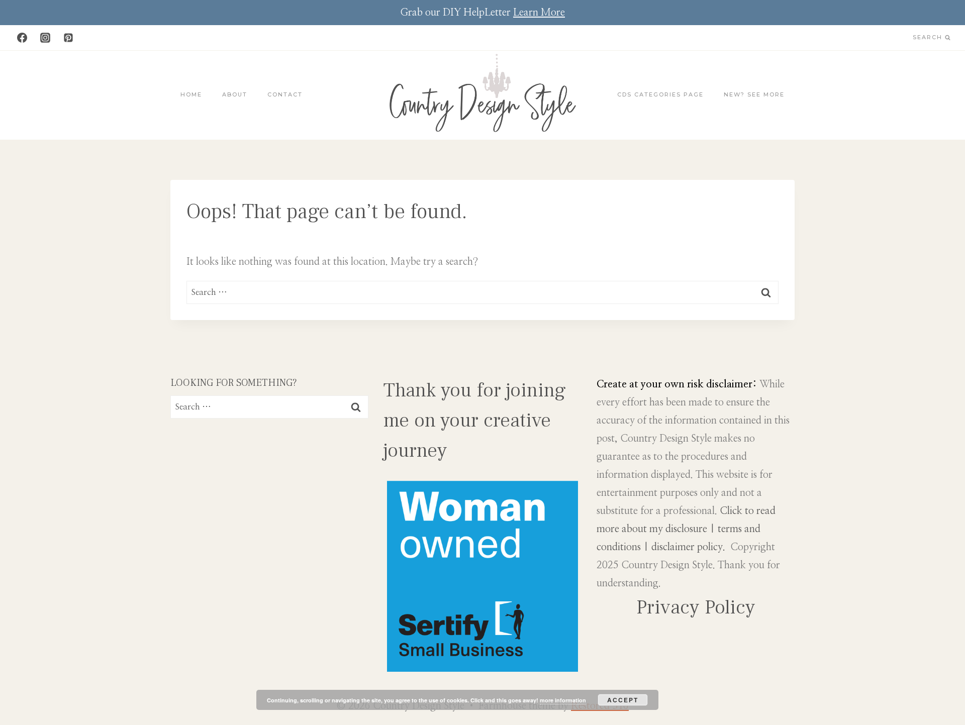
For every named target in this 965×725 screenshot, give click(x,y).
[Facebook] (22, 38)
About (234, 94)
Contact (285, 94)
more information (563, 700)
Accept (622, 699)
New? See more (754, 94)
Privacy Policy (695, 607)
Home (191, 94)
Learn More (539, 13)
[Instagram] (45, 38)
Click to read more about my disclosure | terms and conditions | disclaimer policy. (686, 529)
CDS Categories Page (660, 94)
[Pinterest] (68, 38)
